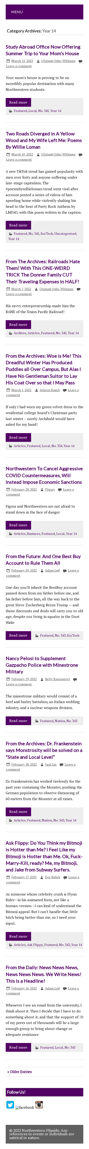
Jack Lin (50, 764)
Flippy (50, 489)
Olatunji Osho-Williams (58, 61)
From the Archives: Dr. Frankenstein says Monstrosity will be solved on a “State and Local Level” (44, 750)
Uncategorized (65, 233)
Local (32, 111)
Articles (34, 333)
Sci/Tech (47, 233)
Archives (20, 333)
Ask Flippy (35, 945)
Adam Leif (52, 570)
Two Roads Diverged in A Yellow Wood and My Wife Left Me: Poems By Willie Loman (44, 140)
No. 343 (60, 635)
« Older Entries (19, 1071)
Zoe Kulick (52, 877)
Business (33, 534)
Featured (20, 111)
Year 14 (55, 111)
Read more (18, 102)
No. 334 (57, 446)
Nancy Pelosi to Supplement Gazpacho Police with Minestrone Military (42, 664)
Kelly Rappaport (57, 679)
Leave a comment (19, 66)
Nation (60, 721)
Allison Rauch (50, 390)
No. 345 (43, 111)
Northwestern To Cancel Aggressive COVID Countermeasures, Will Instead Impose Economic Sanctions (44, 475)
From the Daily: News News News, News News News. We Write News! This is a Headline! (43, 974)
